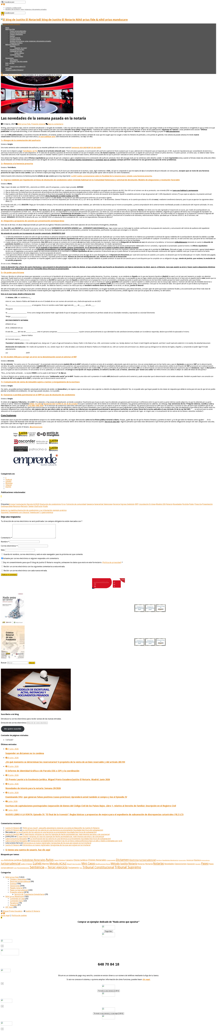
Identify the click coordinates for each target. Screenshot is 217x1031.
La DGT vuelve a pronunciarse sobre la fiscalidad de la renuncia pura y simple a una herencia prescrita (111, 176)
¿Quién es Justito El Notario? (14, 70)
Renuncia (16, 506)
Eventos (12, 36)
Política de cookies (19, 915)
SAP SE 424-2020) (94, 147)
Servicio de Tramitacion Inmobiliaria (29, 894)
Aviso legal (5, 915)
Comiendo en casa (16, 51)
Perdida (185, 504)
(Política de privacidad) (111, 562)
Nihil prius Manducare (12, 44)
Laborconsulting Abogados (16, 839)
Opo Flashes (14, 60)
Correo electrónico (9, 546)
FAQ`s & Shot (9, 63)
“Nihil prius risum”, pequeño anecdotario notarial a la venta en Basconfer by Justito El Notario (60, 828)
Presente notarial (15, 39)
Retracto (24, 506)
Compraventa (111, 860)
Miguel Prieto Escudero (74, 864)
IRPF (136, 504)
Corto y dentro (19, 53)
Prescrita (198, 504)
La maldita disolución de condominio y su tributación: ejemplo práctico (34, 510)
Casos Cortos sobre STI (17, 66)
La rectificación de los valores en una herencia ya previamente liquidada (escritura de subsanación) (62, 830)
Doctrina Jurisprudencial (18, 33)
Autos (50, 859)
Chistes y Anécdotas (16, 34)
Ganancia (90, 504)
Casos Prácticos (59, 860)
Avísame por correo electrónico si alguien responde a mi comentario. (31, 558)
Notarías (158, 863)
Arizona (12, 504)
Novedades (177, 504)
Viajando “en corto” (20, 48)
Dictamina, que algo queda (18, 61)
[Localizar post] (2, 2)
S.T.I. (6, 65)
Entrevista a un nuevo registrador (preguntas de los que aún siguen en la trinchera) (57, 843)
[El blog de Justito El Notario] (10, 24)
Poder (191, 504)
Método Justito (119, 863)
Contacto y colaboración (13, 8)
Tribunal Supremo (128, 867)
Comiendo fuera (15, 55)
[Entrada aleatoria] (1, 73)
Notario (132, 863)
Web (3, 550)
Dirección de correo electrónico (14, 723)
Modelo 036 (161, 504)
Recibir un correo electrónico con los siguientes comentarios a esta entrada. (34, 566)
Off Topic (8, 68)
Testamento (73, 868)
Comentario (6, 538)
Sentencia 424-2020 (79, 147)
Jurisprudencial (10, 863)
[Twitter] (2, 4)
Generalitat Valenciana (103, 504)
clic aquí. (146, 979)
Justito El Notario (12, 828)
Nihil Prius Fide (10, 29)
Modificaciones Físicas (102, 864)
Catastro (69, 860)
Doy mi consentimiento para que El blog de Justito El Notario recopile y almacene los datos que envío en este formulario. (63, 562)
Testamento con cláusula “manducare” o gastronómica (27, 512)
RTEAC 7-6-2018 (35, 404)
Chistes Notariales (97, 860)
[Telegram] (4, 4)
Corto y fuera (18, 56)
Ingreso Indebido (127, 504)
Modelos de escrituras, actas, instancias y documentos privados (26, 9)
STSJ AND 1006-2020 (35, 406)
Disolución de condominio (50, 504)
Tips (80, 868)
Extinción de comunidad (76, 504)
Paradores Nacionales (17, 49)
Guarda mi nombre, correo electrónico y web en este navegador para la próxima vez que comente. (43, 554)
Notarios (141, 864)
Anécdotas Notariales (33, 860)
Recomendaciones (23, 868)
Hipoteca (197, 860)
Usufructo (38, 506)
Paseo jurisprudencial (19, 890)
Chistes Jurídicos (80, 860)
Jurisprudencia (205, 860)
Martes (45, 863)
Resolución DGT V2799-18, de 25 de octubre (60, 404)
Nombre (5, 542)
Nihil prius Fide (15, 75)
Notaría (169, 504)
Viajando (13, 46)
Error (63, 504)
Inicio (7, 27)
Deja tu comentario (55, 124)
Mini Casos (88, 863)
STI (46, 868)
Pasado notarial (15, 38)
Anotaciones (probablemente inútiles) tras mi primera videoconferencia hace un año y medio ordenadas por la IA (76, 841)
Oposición (191, 864)
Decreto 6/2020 (33, 504)
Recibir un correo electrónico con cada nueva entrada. (25, 571)
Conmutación (20, 504)
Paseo (205, 863)
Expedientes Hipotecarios (170, 860)
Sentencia (37, 867)
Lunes (37, 863)
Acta (2, 860)
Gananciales (182, 860)
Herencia (116, 504)
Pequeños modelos (16, 43)
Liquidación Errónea (147, 504)
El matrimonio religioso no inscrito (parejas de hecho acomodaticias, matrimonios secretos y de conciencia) (66, 834)
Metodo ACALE (58, 863)
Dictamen (122, 859)
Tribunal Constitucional (98, 867)
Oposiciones (9, 58)
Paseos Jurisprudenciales (18, 31)
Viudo (45, 506)
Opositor (198, 864)
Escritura (159, 860)
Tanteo (31, 506)
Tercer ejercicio (57, 867)
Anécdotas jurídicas (13, 860)
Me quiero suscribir (12, 729)
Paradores (14, 903)
